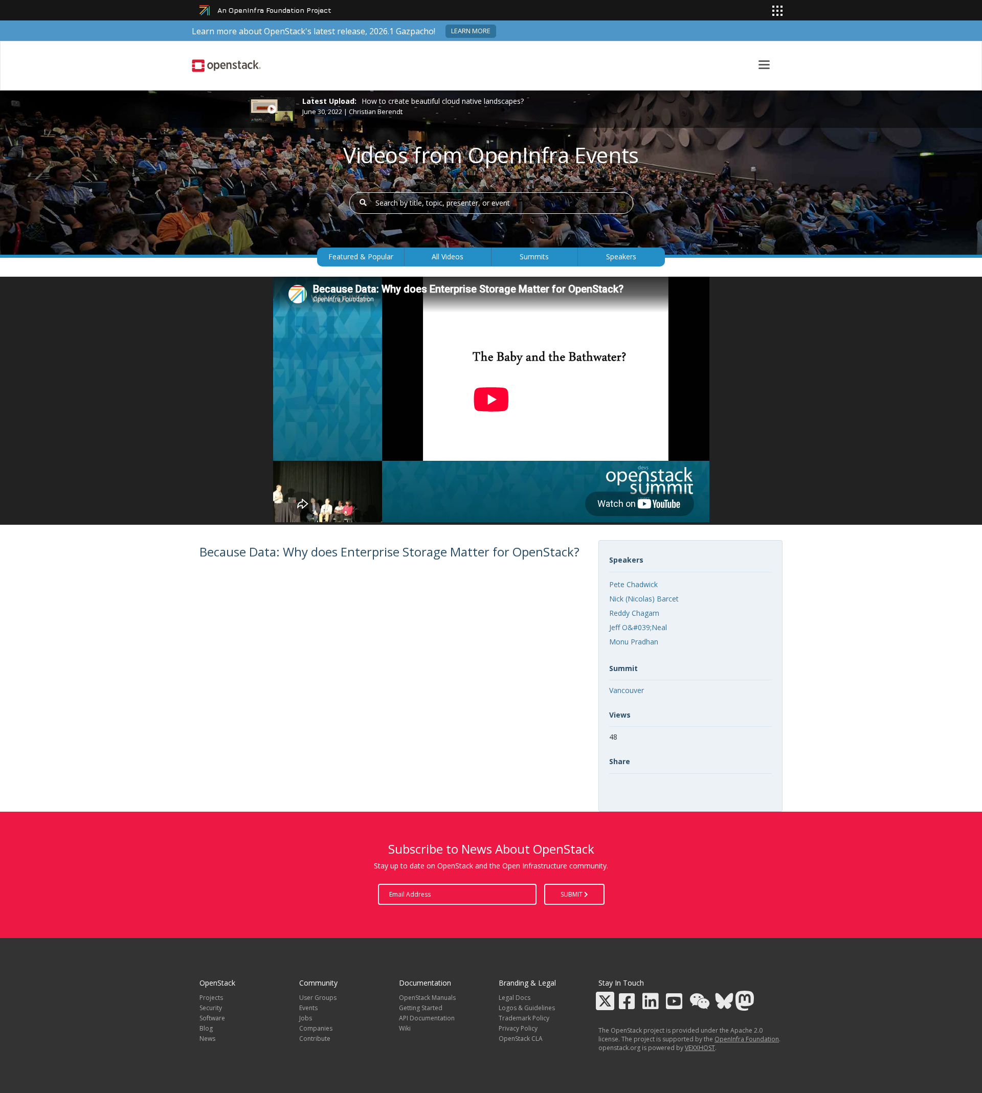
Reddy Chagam (634, 613)
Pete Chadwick (633, 584)
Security (210, 1007)
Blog (206, 1028)
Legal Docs (514, 997)
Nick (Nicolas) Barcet (644, 599)
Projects (211, 997)
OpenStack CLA (521, 1038)
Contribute (314, 1038)
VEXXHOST (700, 1047)
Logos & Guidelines (527, 1007)
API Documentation (427, 1018)
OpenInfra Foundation (747, 1039)
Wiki (405, 1028)
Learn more (470, 31)
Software (212, 1018)
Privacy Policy (518, 1028)
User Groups (318, 997)
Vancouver (626, 690)
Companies (315, 1028)
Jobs (305, 1018)
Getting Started (420, 1007)
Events (308, 1007)
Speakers (621, 256)
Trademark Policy (524, 1018)
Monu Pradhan (633, 641)
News (207, 1038)
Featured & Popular (360, 256)
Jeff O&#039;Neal (638, 627)
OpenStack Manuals (427, 997)
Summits (534, 256)
